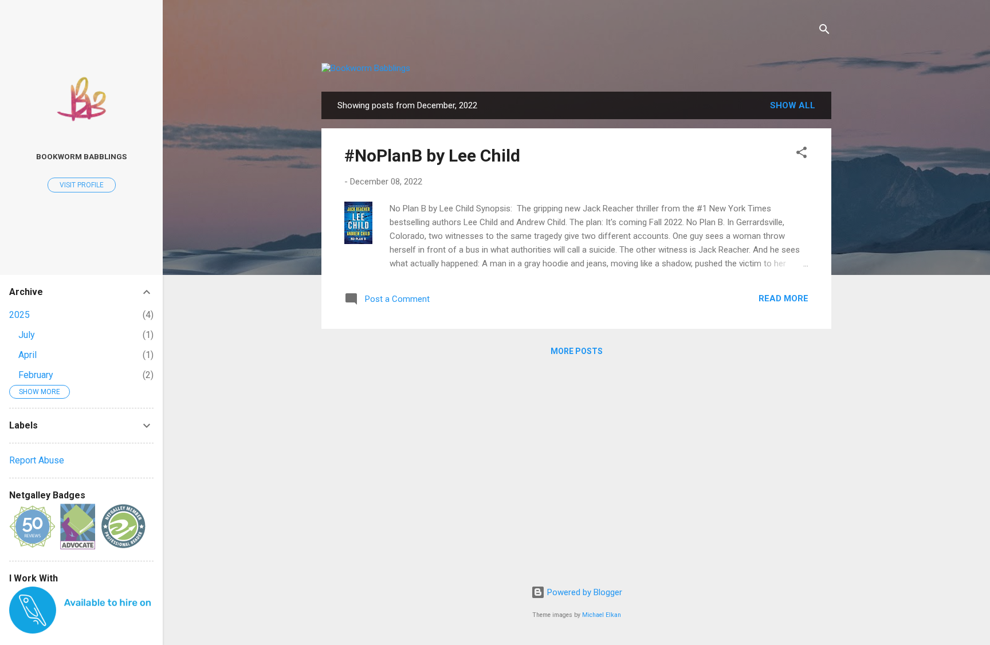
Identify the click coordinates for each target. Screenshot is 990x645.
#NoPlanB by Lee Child (432, 155)
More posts (577, 351)
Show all (792, 105)
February (35, 374)
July (26, 334)
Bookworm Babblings (81, 156)
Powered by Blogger (583, 592)
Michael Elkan (601, 615)
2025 (19, 314)
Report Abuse (36, 460)
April (27, 354)
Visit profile (82, 185)
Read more (783, 298)
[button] (801, 154)
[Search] (824, 31)
